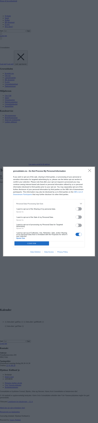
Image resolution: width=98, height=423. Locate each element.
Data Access (49, 252)
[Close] (90, 171)
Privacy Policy (62, 252)
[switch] (79, 208)
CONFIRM (31, 243)
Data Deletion (35, 252)
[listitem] (49, 203)
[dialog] (49, 211)
